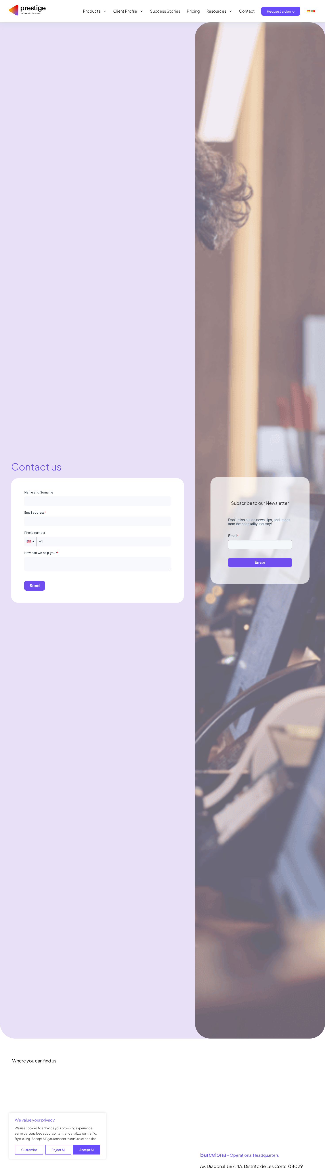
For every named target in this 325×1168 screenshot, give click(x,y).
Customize (29, 1150)
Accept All (86, 1150)
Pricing (193, 10)
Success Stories (165, 10)
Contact (247, 10)
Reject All (58, 1150)
